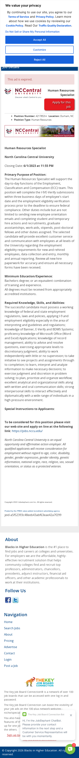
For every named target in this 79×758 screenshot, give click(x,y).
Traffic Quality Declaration (55, 25)
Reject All (39, 59)
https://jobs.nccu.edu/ (27, 431)
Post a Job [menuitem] (11, 666)
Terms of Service (18, 16)
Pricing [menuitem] (9, 641)
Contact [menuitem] (9, 653)
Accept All (39, 39)
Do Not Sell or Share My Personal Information (32, 31)
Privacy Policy (45, 16)
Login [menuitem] (8, 659)
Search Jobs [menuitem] (12, 628)
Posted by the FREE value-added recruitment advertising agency (32, 511)
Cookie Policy (14, 25)
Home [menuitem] (8, 622)
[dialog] (39, 33)
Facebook (8, 600)
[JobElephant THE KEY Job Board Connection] (39, 678)
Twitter (15, 600)
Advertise (10, 647)
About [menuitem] (8, 634)
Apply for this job (61, 104)
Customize (39, 49)
